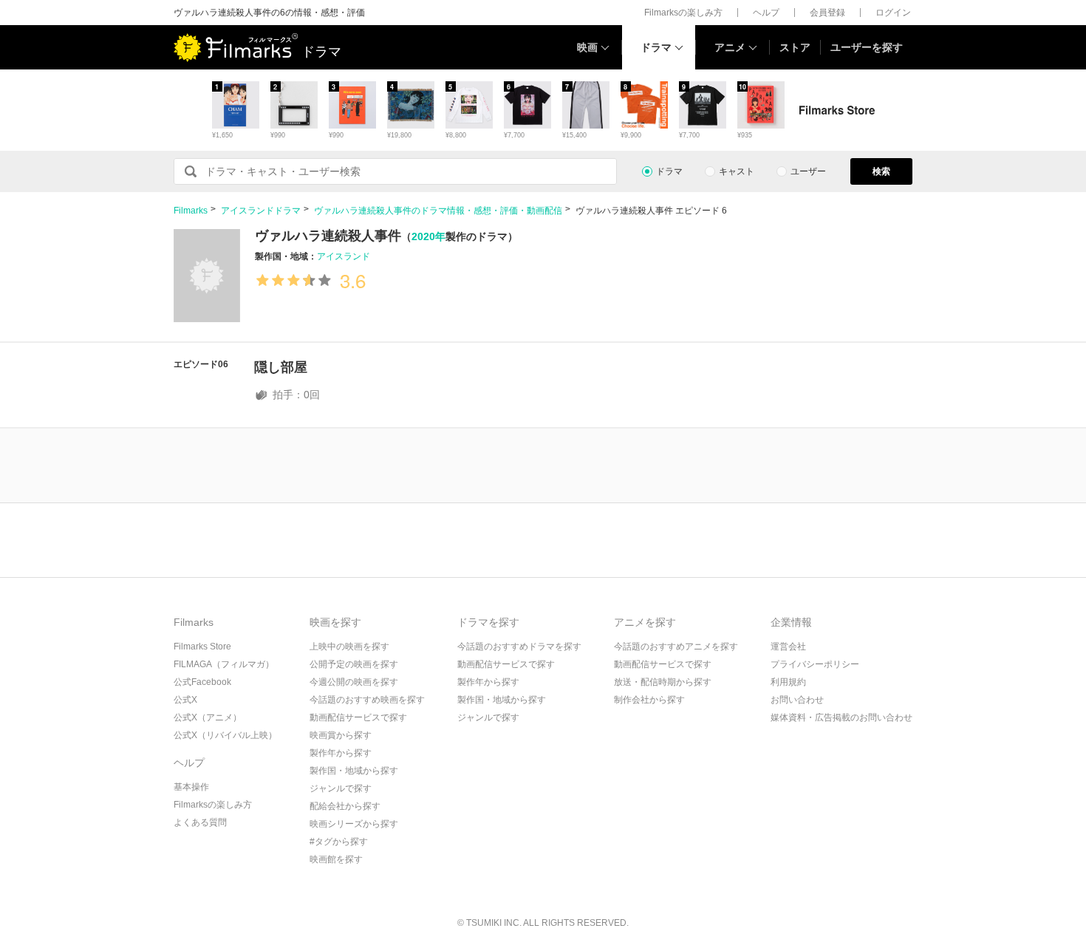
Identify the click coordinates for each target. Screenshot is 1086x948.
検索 (881, 171)
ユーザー (808, 171)
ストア (794, 47)
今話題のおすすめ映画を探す (367, 700)
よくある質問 (200, 822)
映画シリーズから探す (354, 824)
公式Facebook (202, 682)
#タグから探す (339, 841)
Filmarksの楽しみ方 (683, 12)
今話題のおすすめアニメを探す (676, 646)
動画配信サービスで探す (358, 717)
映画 (587, 47)
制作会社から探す (649, 700)
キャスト (736, 171)
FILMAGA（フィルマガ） (224, 664)
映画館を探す (336, 859)
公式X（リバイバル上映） (225, 735)
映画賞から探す (341, 735)
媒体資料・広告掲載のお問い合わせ (841, 717)
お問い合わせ (797, 700)
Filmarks (191, 210)
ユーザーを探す (866, 47)
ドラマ (656, 47)
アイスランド (343, 256)
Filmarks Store (202, 646)
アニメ (729, 47)
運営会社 (788, 646)
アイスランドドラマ (261, 210)
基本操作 (191, 787)
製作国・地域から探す (354, 770)
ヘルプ (766, 12)
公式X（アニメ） (208, 717)
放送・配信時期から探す (662, 682)
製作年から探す (341, 753)
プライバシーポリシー (815, 664)
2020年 (428, 236)
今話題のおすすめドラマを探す (519, 646)
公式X (185, 700)
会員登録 (827, 12)
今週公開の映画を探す (354, 682)
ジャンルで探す (341, 788)
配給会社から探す (345, 806)
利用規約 (788, 682)
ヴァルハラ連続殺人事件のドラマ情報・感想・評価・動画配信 (438, 210)
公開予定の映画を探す (354, 664)
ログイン (893, 12)
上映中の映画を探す (349, 646)
